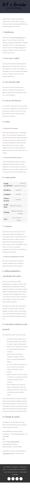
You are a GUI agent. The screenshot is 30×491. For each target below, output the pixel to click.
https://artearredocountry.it (17, 37)
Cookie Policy (15, 474)
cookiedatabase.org (6, 453)
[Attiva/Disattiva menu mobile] (27, 10)
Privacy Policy (23, 472)
